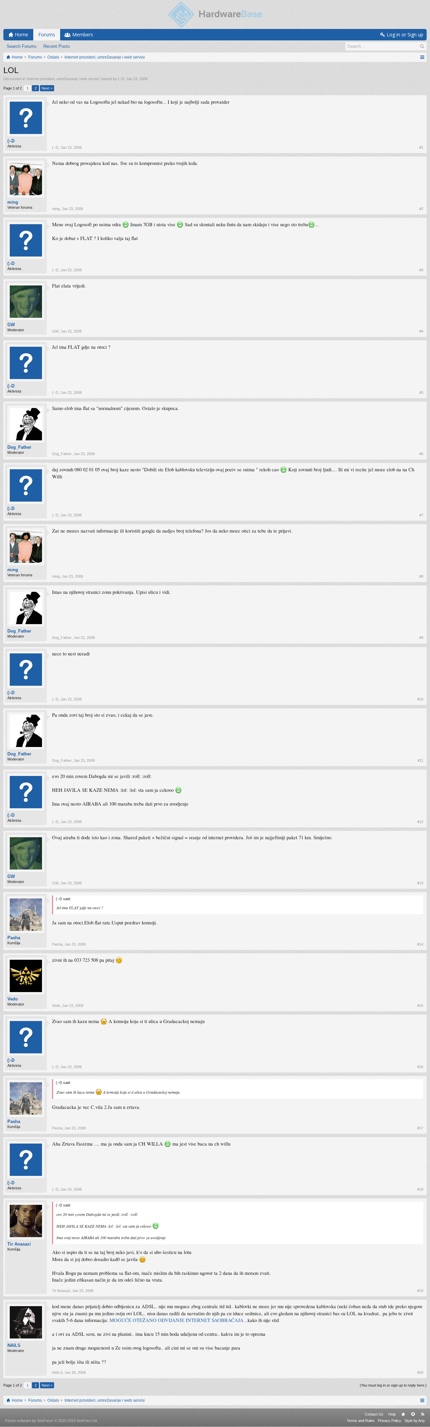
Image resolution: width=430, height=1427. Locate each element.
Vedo (12, 998)
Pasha (13, 937)
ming (12, 202)
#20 (420, 1372)
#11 (420, 760)
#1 (421, 147)
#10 (420, 699)
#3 (421, 270)
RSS (422, 1414)
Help (392, 1414)
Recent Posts (56, 46)
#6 (421, 454)
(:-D (121, 79)
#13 (420, 883)
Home (403, 1414)
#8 (421, 576)
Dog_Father (19, 447)
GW (11, 324)
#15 (420, 1006)
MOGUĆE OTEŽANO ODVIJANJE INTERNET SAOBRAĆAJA (177, 1320)
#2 (421, 209)
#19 (420, 1291)
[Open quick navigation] (422, 57)
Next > (47, 88)
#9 (421, 638)
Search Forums (22, 46)
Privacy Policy (389, 1421)
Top (413, 1414)
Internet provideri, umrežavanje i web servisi (63, 79)
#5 (421, 392)
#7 (421, 515)
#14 (420, 944)
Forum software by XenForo (51, 1421)
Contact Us (374, 1414)
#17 (420, 1128)
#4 (421, 331)
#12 (420, 822)
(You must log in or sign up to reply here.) (393, 1385)
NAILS (13, 1345)
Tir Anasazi (19, 1244)
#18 (420, 1189)
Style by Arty (414, 1421)
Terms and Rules (361, 1421)
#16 (420, 1067)
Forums (46, 34)
